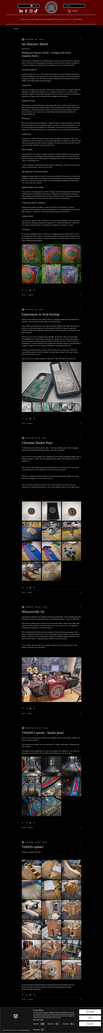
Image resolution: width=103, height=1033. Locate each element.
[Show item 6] (77, 407)
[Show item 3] (47, 407)
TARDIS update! (33, 847)
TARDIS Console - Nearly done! (43, 733)
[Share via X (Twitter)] (26, 290)
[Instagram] (31, 11)
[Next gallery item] (79, 382)
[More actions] (80, 39)
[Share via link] (34, 290)
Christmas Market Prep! (37, 443)
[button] (74, 10)
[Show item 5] (67, 407)
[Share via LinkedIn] (30, 290)
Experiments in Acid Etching (40, 315)
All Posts (16, 28)
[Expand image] (31, 253)
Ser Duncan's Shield (35, 44)
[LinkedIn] (21, 11)
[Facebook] (26, 11)
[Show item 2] (36, 407)
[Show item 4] (57, 407)
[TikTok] (36, 11)
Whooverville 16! (33, 612)
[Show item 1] (26, 407)
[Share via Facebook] (22, 290)
